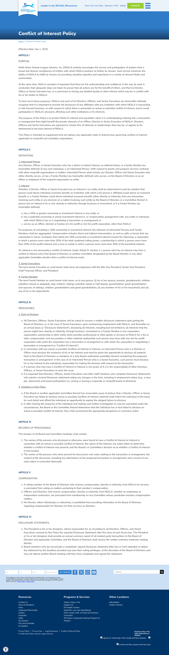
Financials (22, 615)
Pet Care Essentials (26, 623)
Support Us (68, 605)
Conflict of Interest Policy (70, 631)
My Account (23, 620)
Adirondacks (114, 602)
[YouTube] (94, 572)
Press (20, 607)
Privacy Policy (23, 631)
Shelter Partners (116, 605)
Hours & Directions (26, 605)
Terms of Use (37, 631)
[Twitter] (81, 572)
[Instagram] (87, 572)
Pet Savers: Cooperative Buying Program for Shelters (82, 619)
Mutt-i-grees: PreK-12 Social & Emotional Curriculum (81, 614)
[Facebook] (75, 572)
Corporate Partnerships (28, 610)
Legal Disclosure (51, 631)
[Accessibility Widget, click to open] (5, 649)
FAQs (20, 618)
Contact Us (23, 602)
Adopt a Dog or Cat (72, 602)
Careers (21, 613)
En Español (23, 626)
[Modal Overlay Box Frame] (38, 577)
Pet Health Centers (71, 607)
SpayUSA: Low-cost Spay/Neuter (77, 610)
